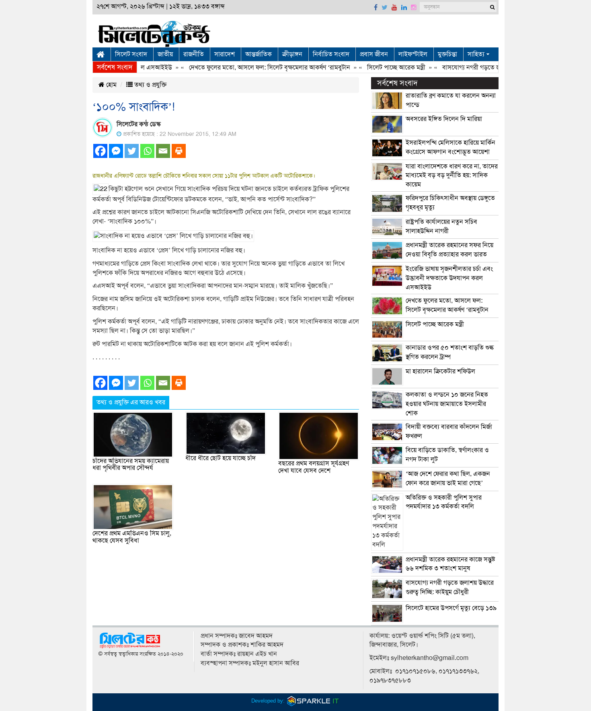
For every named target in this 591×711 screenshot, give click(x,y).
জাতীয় (165, 54)
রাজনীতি (193, 54)
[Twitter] (132, 151)
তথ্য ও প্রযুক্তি (149, 85)
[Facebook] (100, 151)
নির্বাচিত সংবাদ (331, 54)
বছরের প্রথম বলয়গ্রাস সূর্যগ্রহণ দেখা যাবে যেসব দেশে (313, 467)
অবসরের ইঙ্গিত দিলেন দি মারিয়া (444, 119)
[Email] (163, 151)
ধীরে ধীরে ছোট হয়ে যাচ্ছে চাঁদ (220, 458)
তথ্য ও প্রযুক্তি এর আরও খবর (130, 402)
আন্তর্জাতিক (258, 54)
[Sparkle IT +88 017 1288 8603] (313, 701)
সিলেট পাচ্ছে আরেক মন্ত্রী (385, 68)
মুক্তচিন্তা (447, 54)
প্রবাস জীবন (374, 54)
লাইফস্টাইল (412, 54)
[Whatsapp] (147, 151)
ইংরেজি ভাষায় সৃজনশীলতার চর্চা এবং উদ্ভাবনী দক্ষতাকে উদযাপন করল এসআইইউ (449, 278)
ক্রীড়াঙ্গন (292, 54)
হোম (111, 85)
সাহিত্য (476, 54)
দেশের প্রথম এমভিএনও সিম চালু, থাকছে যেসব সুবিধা (131, 537)
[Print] (179, 151)
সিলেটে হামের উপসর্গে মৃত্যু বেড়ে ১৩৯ (451, 608)
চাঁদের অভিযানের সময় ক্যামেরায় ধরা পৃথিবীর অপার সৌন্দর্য (130, 464)
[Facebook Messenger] (116, 151)
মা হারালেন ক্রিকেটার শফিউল (440, 371)
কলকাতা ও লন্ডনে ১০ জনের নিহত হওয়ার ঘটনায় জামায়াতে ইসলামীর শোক (447, 404)
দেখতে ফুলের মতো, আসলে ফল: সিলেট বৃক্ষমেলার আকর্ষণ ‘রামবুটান (258, 68)
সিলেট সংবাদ (131, 54)
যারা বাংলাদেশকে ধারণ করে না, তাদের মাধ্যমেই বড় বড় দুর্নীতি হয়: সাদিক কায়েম (452, 175)
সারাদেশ (224, 54)
